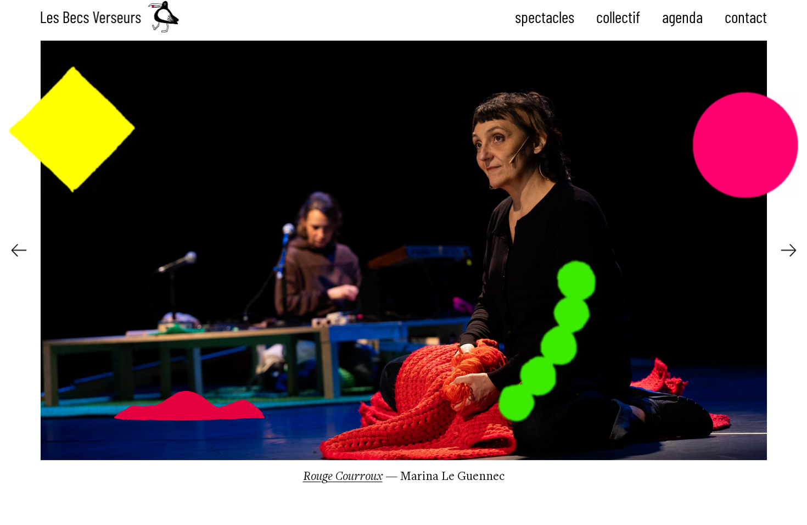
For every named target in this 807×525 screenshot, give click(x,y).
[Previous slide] (19, 250)
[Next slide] (789, 250)
